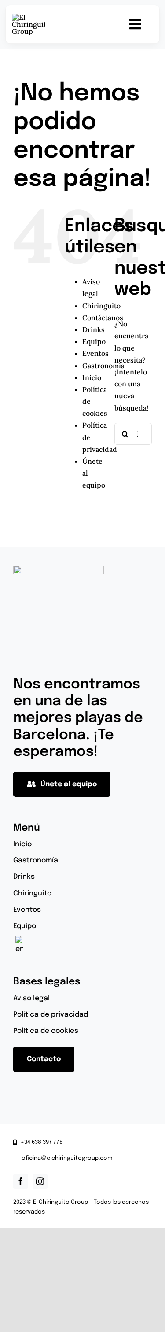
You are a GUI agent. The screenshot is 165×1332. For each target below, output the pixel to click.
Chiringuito (101, 305)
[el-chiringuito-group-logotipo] (28, 17)
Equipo (94, 341)
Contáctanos (102, 317)
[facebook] (20, 1181)
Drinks (93, 329)
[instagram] (40, 1181)
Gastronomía (103, 365)
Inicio (91, 377)
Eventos (95, 353)
